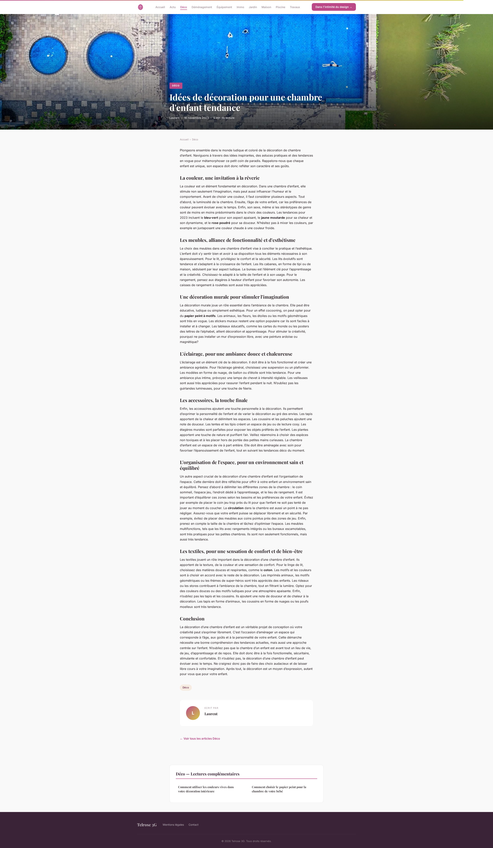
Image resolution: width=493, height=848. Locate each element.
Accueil (160, 6)
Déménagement (202, 6)
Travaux (295, 6)
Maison (266, 6)
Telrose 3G (147, 824)
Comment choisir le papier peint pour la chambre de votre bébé (279, 789)
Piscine (280, 6)
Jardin (253, 6)
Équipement (224, 6)
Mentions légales (173, 824)
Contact (194, 824)
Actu (173, 6)
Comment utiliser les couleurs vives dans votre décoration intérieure (206, 789)
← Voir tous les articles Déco (200, 738)
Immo (240, 6)
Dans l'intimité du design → (333, 6)
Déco (183, 6)
